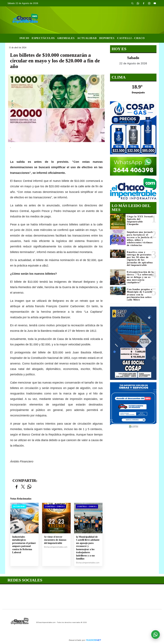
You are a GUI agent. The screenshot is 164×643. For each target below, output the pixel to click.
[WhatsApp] (138, 3)
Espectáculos (43, 38)
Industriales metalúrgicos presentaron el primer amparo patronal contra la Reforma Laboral (24, 544)
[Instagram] (149, 3)
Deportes (107, 38)
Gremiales (66, 38)
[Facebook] (143, 3)
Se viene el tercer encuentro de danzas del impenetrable (55, 539)
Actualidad (87, 38)
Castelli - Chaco (131, 38)
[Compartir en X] (22, 487)
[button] (132, 3)
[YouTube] (155, 3)
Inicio (24, 38)
